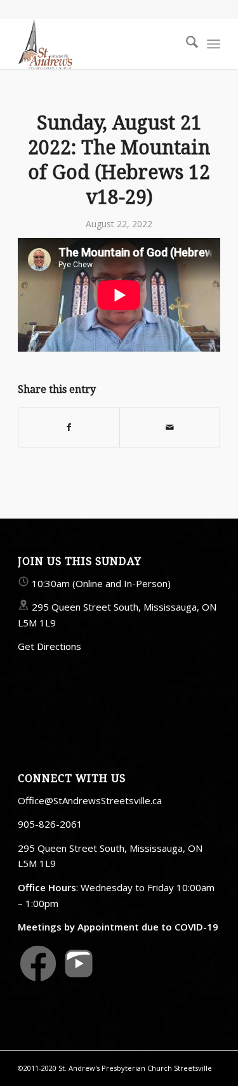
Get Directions (49, 646)
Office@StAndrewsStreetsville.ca (90, 800)
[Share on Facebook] (68, 427)
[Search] (185, 43)
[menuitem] (185, 43)
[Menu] (213, 44)
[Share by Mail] (170, 427)
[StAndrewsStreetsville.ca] (99, 43)
